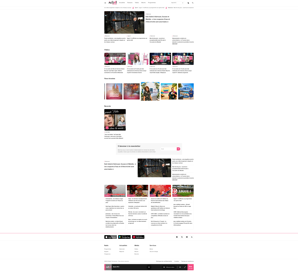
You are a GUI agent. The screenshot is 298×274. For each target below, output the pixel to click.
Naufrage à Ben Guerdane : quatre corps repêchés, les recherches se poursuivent (115, 208)
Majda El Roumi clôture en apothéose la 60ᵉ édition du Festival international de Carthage (160, 208)
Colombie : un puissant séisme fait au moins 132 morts (137, 207)
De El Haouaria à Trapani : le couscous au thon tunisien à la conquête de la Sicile (159, 223)
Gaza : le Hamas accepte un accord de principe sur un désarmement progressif (137, 221)
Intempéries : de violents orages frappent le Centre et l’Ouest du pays (114, 200)
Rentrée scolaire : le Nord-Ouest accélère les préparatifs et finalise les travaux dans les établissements (115, 224)
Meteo (151, 249)
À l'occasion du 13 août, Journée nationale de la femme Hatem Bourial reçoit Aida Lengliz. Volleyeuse (160, 70)
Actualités (122, 2)
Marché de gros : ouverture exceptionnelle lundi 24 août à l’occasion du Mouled (176, 7)
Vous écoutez (109, 79)
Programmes (152, 2)
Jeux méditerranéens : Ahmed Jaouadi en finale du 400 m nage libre (182, 206)
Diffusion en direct (170, 267)
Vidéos (137, 2)
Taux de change (154, 251)
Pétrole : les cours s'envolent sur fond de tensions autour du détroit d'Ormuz (137, 214)
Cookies (176, 261)
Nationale (122, 249)
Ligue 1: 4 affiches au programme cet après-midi (133, 7)
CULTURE (107, 132)
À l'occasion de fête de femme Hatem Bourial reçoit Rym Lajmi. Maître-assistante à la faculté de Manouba (114, 70)
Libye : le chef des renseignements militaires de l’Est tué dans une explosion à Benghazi (137, 200)
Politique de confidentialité (164, 261)
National (148, 14)
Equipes (106, 251)
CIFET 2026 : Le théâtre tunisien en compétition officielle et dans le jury (160, 215)
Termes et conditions (187, 261)
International (131, 195)
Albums (143, 2)
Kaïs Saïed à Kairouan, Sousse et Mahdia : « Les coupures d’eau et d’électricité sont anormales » (158, 19)
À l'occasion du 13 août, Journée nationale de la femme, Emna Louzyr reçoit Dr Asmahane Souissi (136, 70)
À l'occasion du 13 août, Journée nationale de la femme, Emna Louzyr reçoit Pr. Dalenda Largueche (182, 70)
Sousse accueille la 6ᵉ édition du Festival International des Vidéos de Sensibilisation (159, 200)
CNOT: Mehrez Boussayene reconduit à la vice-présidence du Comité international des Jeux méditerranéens (183, 215)
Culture (152, 195)
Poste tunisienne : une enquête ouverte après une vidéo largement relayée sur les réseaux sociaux (114, 40)
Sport (129, 36)
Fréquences (107, 254)
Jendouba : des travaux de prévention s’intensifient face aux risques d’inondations (115, 215)
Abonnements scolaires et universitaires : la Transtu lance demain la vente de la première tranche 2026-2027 (183, 41)
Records (107, 106)
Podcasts (129, 2)
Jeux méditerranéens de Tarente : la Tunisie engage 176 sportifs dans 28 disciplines (183, 223)
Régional (107, 195)
